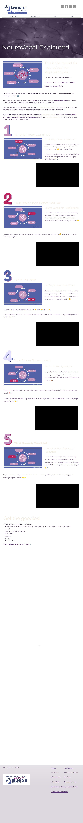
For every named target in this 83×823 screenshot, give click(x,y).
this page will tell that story (46, 107)
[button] (13, 16)
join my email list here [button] (48, 115)
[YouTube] (70, 6)
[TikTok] (74, 6)
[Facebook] (66, 6)
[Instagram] (62, 6)
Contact (53, 768)
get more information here (53, 117)
